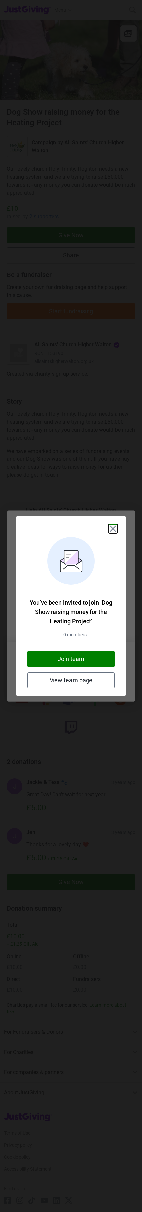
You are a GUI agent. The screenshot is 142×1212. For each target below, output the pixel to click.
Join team (71, 658)
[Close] (113, 529)
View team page (71, 680)
